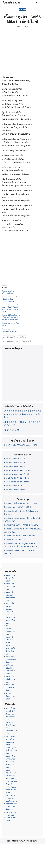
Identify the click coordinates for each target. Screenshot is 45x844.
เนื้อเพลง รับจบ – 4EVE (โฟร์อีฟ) (17, 507)
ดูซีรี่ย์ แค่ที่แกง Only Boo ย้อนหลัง (11, 781)
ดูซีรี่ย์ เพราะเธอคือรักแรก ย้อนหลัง (11, 659)
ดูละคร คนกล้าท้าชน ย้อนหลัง (10, 687)
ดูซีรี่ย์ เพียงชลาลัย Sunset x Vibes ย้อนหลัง (10, 609)
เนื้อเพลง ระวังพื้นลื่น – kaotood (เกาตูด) (20, 503)
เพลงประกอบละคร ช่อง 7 (14, 462)
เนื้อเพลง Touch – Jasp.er (14, 540)
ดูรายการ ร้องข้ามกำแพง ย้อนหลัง (11, 806)
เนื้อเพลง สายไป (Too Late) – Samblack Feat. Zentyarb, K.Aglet (11, 299)
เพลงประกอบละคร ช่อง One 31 (16, 474)
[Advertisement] (22, 52)
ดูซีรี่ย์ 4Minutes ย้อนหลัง (11, 730)
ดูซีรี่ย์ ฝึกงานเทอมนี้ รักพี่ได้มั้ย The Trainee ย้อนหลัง (11, 713)
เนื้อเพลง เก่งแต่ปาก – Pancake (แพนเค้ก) (21, 525)
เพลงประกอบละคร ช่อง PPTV (16, 478)
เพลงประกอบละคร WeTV (14, 489)
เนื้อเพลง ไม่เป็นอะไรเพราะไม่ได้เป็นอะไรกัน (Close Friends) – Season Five (11, 317)
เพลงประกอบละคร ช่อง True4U (16, 482)
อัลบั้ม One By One (10, 341)
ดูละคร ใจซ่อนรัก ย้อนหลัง (10, 586)
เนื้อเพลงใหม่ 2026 (11, 2)
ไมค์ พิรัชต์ (26, 341)
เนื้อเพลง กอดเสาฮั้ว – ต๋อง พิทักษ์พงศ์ (19, 536)
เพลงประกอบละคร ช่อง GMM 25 (17, 470)
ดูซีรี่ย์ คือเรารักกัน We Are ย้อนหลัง (11, 790)
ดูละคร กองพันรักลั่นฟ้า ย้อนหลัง (11, 773)
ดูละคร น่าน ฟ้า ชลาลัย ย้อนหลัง (10, 578)
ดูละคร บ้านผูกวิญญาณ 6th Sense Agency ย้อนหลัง (11, 761)
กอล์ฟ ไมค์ (21, 337)
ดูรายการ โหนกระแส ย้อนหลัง (10, 696)
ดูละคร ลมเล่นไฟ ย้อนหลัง (10, 679)
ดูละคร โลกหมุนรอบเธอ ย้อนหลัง (11, 640)
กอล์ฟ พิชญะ (8, 337)
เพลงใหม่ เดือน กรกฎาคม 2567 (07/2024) (21, 445)
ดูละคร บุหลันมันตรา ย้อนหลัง (11, 620)
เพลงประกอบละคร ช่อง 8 (14, 466)
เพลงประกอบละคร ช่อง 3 (14, 459)
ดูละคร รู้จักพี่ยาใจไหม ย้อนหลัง (11, 750)
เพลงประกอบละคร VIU (13, 486)
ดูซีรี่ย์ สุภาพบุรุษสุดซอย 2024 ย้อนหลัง (11, 798)
